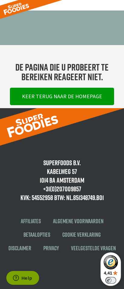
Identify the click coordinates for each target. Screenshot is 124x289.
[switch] (110, 280)
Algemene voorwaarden (78, 221)
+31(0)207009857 (62, 188)
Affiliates (31, 221)
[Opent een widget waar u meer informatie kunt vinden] (22, 278)
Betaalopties (36, 235)
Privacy (51, 248)
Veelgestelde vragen (93, 248)
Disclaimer (19, 248)
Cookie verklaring (81, 235)
